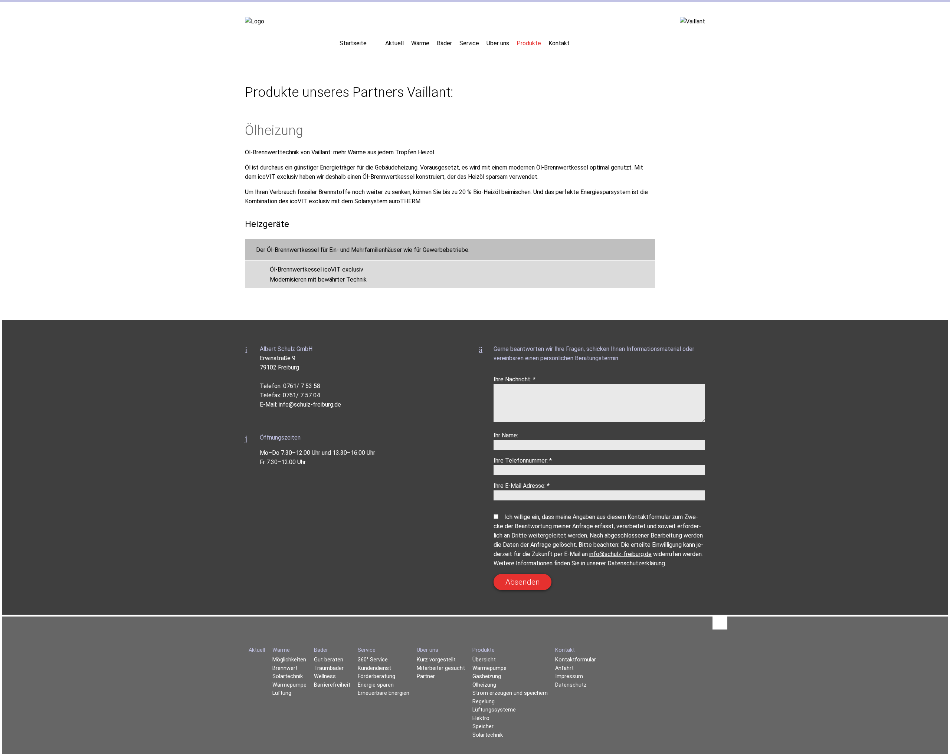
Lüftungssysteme (494, 710)
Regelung (483, 702)
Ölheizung (484, 685)
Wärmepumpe (489, 668)
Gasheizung (486, 676)
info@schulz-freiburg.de (310, 404)
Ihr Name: (506, 435)
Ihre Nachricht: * (514, 379)
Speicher (483, 726)
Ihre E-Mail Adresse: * (522, 485)
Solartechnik (487, 735)
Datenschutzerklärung (636, 563)
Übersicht (484, 660)
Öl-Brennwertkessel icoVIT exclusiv (316, 269)
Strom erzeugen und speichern (510, 693)
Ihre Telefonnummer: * (523, 460)
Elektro (480, 718)
